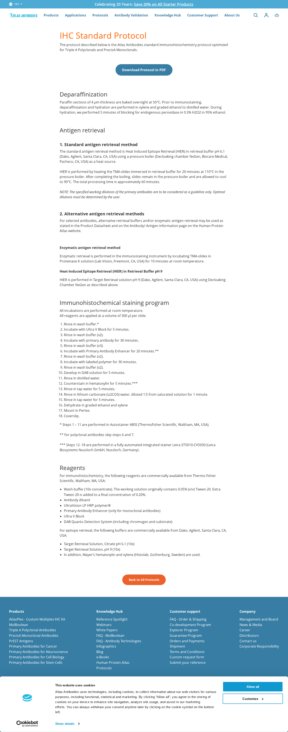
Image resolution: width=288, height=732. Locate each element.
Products (51, 15)
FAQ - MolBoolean (110, 635)
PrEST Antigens (21, 641)
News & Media (251, 624)
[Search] (256, 15)
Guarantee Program (186, 635)
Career (245, 630)
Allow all (252, 687)
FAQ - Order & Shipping (188, 619)
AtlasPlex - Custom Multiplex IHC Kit (37, 619)
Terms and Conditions (187, 651)
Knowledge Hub (168, 15)
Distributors (249, 635)
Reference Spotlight (112, 619)
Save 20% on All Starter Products (163, 4)
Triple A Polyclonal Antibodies (32, 630)
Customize (250, 698)
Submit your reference (188, 662)
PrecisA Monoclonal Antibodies (33, 635)
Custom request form (187, 657)
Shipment (177, 646)
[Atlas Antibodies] (23, 15)
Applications (75, 15)
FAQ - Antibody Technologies (118, 641)
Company (248, 612)
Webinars (104, 624)
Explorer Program (184, 630)
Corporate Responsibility (259, 646)
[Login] (266, 15)
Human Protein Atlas (112, 662)
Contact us (248, 641)
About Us (232, 15)
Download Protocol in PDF (144, 70)
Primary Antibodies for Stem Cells (35, 662)
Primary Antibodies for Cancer (33, 646)
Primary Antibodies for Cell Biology (36, 657)
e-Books (102, 657)
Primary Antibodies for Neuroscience (38, 651)
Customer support (185, 612)
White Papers (107, 630)
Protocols (100, 15)
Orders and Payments (187, 641)
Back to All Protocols (144, 580)
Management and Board (259, 619)
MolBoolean (18, 624)
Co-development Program (190, 624)
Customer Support (202, 15)
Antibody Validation (131, 15)
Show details (64, 723)
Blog (99, 651)
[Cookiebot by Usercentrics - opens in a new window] (27, 724)
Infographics (106, 646)
